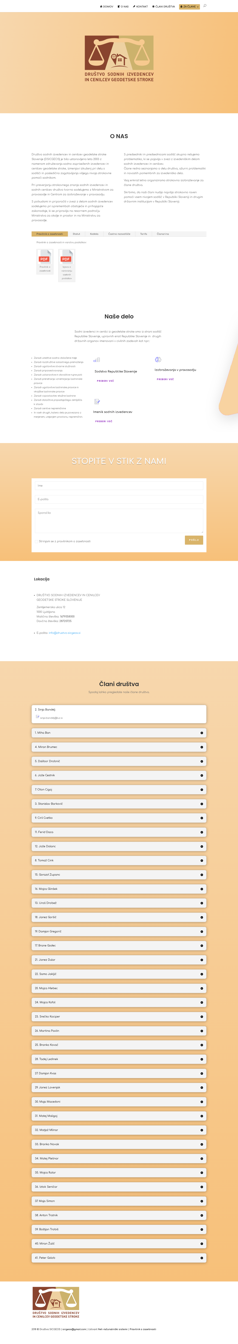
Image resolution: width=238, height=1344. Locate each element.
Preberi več (105, 381)
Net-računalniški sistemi (113, 1329)
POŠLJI (194, 540)
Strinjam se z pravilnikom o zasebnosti (65, 541)
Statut (76, 234)
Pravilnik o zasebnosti (49, 234)
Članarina (163, 234)
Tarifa (143, 234)
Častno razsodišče (119, 234)
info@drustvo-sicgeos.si (64, 633)
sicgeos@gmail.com (74, 1329)
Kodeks (94, 234)
